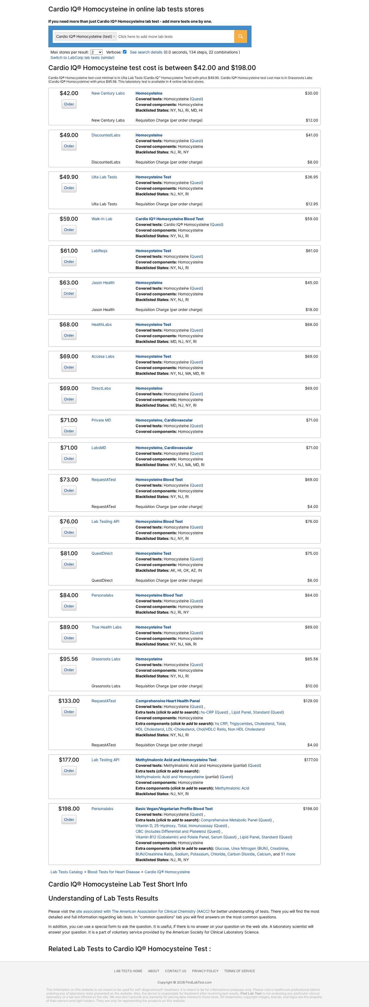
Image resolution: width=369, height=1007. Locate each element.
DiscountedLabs (106, 135)
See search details (146, 52)
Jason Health (103, 282)
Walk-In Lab (102, 218)
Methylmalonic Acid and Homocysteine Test (176, 759)
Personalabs (102, 595)
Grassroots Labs (106, 659)
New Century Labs (108, 93)
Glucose (222, 848)
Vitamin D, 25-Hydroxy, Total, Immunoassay (174, 825)
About (153, 971)
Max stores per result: (70, 52)
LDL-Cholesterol (180, 729)
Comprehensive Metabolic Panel (229, 820)
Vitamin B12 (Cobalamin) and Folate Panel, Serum (179, 837)
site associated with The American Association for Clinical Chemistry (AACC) (143, 911)
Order (69, 104)
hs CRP (221, 723)
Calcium (264, 854)
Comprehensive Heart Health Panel (168, 700)
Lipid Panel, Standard (251, 712)
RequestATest (104, 479)
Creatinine (279, 848)
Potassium (199, 854)
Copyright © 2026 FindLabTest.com (184, 982)
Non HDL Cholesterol (246, 729)
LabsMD (99, 447)
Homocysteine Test (153, 177)
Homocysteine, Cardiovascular (164, 420)
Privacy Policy (205, 971)
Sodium (181, 854)
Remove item (114, 36)
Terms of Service (239, 971)
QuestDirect (102, 553)
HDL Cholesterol (150, 729)
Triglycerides (241, 723)
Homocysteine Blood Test (159, 479)
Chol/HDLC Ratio (211, 729)
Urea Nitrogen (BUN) (249, 848)
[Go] (240, 36)
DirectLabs (101, 388)
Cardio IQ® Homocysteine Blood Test (169, 218)
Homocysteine (149, 93)
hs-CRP (207, 712)
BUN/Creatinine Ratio (154, 854)
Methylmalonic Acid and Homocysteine (170, 776)
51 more (288, 854)
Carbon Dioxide (241, 854)
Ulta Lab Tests (104, 177)
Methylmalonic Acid (232, 788)
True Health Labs (107, 627)
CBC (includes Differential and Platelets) (171, 831)
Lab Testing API (105, 521)
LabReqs (99, 250)
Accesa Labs (103, 356)
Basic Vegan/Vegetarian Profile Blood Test (174, 808)
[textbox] (151, 36)
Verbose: (114, 52)
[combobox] (150, 36)
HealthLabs (102, 324)
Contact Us (175, 971)
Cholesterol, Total (269, 723)
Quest (196, 98)
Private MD (101, 420)
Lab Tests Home (128, 971)
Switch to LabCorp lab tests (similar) (83, 57)
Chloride (218, 854)
